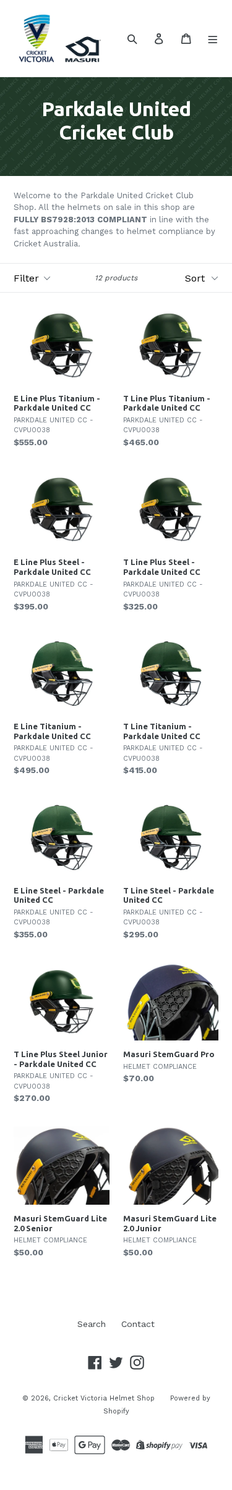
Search (91, 1324)
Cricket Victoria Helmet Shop (104, 1398)
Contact (138, 1324)
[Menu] (213, 38)
